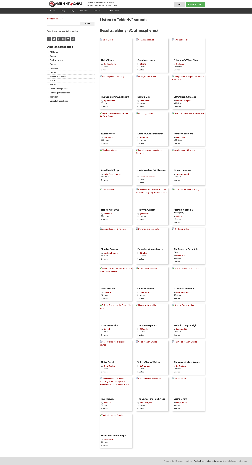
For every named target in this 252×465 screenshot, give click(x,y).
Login (179, 4)
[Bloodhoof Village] (116, 158)
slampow (108, 214)
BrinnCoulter (109, 366)
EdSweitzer (145, 366)
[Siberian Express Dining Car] (116, 237)
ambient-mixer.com (67, 4)
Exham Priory (108, 134)
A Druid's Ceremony (184, 289)
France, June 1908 (110, 210)
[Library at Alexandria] (152, 313)
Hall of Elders (107, 60)
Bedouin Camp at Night (185, 325)
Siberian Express (109, 249)
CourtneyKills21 (183, 292)
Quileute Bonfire (145, 289)
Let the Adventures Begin (150, 134)
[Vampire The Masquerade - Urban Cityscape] (188, 85)
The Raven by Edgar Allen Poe (186, 250)
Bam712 (107, 403)
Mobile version (112, 11)
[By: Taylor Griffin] (188, 237)
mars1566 (180, 137)
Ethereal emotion (182, 170)
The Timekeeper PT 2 (148, 325)
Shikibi (107, 329)
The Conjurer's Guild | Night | (115, 97)
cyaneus (107, 292)
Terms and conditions (184, 461)
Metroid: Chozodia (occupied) (183, 211)
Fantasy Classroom (183, 134)
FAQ (72, 11)
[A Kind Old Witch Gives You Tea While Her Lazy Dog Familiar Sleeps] (152, 198)
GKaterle (144, 329)
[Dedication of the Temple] (116, 423)
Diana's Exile (143, 97)
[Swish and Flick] (188, 48)
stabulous (108, 137)
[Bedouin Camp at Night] (188, 313)
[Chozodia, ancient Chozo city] (188, 198)
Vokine (179, 216)
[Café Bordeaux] (116, 198)
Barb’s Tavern (180, 399)
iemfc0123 (180, 256)
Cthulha (143, 253)
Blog (63, 11)
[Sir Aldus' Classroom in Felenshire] (188, 121)
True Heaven (107, 399)
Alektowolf (144, 100)
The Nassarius (108, 289)
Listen (106, 54)
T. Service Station (109, 325)
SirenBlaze (144, 292)
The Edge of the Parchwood (151, 399)
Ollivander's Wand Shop (186, 60)
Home (52, 11)
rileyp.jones (181, 403)
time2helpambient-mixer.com (235, 461)
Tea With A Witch (146, 210)
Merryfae (144, 137)
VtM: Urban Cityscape (185, 97)
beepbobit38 (181, 329)
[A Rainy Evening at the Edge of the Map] (116, 313)
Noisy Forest (107, 362)
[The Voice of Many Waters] (188, 350)
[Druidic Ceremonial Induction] (188, 276)
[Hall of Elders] (116, 48)
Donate (97, 11)
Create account (195, 4)
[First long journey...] (152, 121)
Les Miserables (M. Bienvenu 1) (151, 171)
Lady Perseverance (112, 174)
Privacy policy (169, 461)
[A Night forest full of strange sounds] (116, 350)
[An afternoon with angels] (188, 158)
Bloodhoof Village (110, 170)
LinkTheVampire (183, 100)
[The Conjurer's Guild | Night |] (116, 85)
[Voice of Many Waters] (152, 350)
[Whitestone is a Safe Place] (152, 387)
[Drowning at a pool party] (152, 237)
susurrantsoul (182, 174)
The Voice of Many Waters (187, 362)
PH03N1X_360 (146, 403)
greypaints (144, 214)
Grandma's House (146, 60)
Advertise (84, 11)
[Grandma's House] (152, 48)
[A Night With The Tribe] (152, 276)
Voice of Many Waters (148, 362)
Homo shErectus (147, 177)
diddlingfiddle (110, 64)
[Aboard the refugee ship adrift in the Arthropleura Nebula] (116, 276)
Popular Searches (55, 19)
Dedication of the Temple (113, 436)
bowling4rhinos (111, 253)
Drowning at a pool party (150, 249)
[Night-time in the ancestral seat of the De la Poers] (116, 121)
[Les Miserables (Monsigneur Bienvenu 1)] (152, 158)
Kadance (180, 64)
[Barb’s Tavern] (188, 387)
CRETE (143, 64)
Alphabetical (109, 100)
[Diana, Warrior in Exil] (152, 85)
